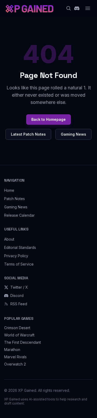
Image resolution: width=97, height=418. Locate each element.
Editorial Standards (20, 247)
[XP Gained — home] (29, 8)
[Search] (68, 8)
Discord (17, 295)
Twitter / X (19, 287)
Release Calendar (19, 215)
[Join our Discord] (76, 8)
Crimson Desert (17, 328)
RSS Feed (18, 304)
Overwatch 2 (15, 364)
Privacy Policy (16, 256)
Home (9, 190)
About (9, 239)
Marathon (12, 349)
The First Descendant (22, 342)
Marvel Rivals (15, 357)
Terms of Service (19, 264)
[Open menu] (88, 8)
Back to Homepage (48, 119)
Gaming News (73, 134)
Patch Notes (14, 198)
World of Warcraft (19, 335)
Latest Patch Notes (28, 134)
